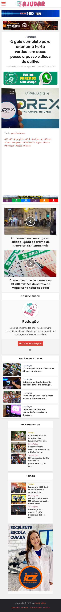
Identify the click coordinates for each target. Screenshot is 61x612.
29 (7, 139)
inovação (10, 145)
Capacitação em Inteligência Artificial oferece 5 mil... (38, 397)
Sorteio (46, 607)
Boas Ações (33, 444)
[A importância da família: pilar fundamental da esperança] (19, 436)
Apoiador (15, 607)
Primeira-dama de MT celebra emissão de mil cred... (38, 501)
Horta (47, 142)
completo (19, 139)
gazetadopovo (18, 133)
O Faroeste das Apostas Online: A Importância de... (38, 369)
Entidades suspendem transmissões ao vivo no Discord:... (35, 412)
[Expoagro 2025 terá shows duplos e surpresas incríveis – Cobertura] (19, 488)
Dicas (48, 139)
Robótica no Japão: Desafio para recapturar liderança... (37, 383)
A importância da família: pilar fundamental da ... (37, 438)
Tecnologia (30, 36)
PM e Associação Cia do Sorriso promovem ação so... (38, 462)
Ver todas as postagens (30, 343)
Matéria (31, 432)
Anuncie (24, 607)
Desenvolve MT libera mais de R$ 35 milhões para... (38, 450)
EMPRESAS (29, 142)
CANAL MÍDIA (40, 603)
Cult (28, 139)
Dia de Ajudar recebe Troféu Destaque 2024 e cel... (36, 513)
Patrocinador (36, 607)
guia (39, 142)
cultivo (36, 139)
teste (19, 145)
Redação (36, 66)
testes (28, 145)
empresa (17, 142)
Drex (8, 142)
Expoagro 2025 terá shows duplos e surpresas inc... (38, 490)
